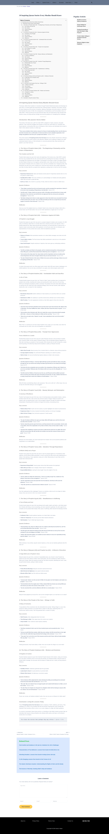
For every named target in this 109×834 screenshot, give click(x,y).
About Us (23, 821)
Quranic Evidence (28, 29)
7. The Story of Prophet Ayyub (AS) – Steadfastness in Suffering (36, 68)
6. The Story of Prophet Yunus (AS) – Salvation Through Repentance (37, 61)
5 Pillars (37, 2)
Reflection (27, 30)
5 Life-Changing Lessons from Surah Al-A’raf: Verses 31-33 (35, 759)
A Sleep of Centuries (29, 84)
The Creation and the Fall (29, 26)
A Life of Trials (27, 40)
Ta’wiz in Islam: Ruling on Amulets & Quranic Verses (83, 37)
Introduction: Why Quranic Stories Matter (31, 23)
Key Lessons (27, 27)
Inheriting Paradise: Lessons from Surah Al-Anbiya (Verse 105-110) (37, 754)
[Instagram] (83, 821)
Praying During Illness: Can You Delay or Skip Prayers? (82, 31)
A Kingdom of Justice (29, 92)
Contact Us (70, 821)
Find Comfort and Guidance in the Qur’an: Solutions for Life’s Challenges (39, 745)
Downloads (61, 2)
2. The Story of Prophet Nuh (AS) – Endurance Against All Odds (36, 32)
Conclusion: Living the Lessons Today (31, 97)
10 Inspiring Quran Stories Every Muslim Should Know (32, 21)
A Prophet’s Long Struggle (30, 33)
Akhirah (54, 2)
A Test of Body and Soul (29, 70)
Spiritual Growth (46, 2)
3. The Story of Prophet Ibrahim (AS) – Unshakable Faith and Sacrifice (37, 39)
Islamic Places (68, 2)
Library (75, 2)
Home (33, 2)
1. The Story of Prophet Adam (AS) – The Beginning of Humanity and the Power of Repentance (42, 24)
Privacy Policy (35, 821)
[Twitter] (87, 821)
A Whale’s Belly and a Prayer (30, 62)
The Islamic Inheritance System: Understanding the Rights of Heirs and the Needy (41, 764)
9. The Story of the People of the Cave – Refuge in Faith (34, 83)
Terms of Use (51, 821)
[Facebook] (88, 821)
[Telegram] (85, 821)
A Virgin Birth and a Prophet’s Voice (32, 77)
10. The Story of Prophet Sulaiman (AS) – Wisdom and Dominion (36, 90)
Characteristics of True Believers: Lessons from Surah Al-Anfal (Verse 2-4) (39, 749)
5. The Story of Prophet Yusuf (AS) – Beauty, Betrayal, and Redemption (37, 54)
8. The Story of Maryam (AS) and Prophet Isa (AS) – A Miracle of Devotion (38, 76)
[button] (39, 2)
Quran (28, 6)
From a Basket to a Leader (30, 48)
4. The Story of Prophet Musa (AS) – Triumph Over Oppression (36, 46)
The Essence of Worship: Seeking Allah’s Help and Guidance (35, 768)
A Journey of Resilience (29, 55)
